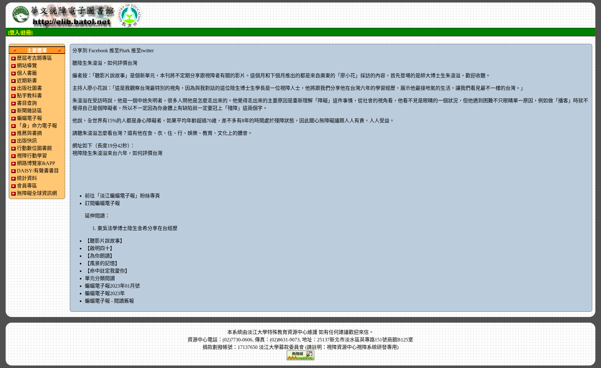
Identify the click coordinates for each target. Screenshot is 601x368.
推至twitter (142, 50)
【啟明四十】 (100, 248)
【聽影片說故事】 (105, 240)
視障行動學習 (32, 155)
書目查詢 (27, 103)
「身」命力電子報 (37, 125)
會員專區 (27, 185)
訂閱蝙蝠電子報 (102, 203)
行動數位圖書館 (34, 148)
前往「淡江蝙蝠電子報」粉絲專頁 (122, 195)
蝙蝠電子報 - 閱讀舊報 (109, 301)
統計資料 (27, 178)
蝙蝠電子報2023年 (105, 293)
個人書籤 (27, 73)
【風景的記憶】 (102, 263)
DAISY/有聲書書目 (38, 170)
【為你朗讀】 (100, 255)
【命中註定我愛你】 (107, 270)
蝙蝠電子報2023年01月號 (112, 286)
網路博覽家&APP (36, 163)
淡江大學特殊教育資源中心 (277, 332)
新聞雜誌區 (29, 110)
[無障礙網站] (300, 354)
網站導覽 (27, 65)
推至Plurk (119, 50)
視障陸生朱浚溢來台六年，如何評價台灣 (117, 153)
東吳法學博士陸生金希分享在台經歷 (137, 228)
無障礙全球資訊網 (37, 193)
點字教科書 (29, 95)
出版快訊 (27, 140)
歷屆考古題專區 (34, 58)
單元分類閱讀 (100, 278)
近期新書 (27, 80)
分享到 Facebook (90, 50)
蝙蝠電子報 (29, 118)
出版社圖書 (29, 88)
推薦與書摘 (29, 133)
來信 (364, 332)
